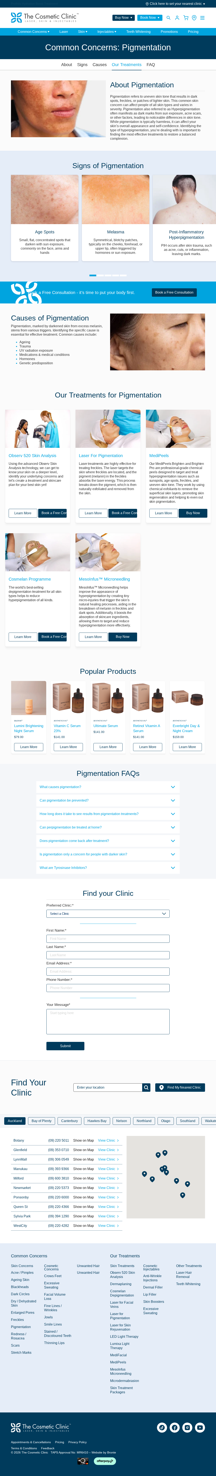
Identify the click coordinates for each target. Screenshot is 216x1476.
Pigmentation (21, 1327)
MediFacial (118, 1355)
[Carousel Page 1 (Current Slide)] (92, 275)
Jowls (48, 1317)
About (66, 64)
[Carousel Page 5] (123, 275)
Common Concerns (32, 31)
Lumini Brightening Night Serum (28, 728)
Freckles (17, 1320)
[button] (187, 1184)
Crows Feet (52, 1276)
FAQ (151, 64)
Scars (15, 1345)
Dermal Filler (153, 1287)
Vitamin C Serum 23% (67, 728)
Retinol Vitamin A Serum (146, 728)
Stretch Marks (21, 1352)
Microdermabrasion (124, 1381)
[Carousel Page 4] (115, 275)
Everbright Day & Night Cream (186, 728)
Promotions (169, 31)
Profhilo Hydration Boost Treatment (34, 3)
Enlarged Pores (22, 1312)
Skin (81, 31)
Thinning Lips (54, 1343)
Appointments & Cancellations (31, 1442)
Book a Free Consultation (174, 292)
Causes (100, 64)
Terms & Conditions (24, 1448)
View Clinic (106, 1140)
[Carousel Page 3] (108, 275)
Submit (65, 1046)
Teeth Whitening (138, 31)
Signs (82, 64)
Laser (63, 31)
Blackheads (20, 1287)
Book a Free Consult (54, 513)
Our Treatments (127, 64)
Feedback (47, 1448)
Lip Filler (149, 1294)
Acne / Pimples (22, 1272)
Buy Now (193, 513)
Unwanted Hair (88, 1272)
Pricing (193, 31)
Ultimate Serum (105, 726)
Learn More (22, 513)
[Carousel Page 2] (100, 275)
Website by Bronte (104, 1452)
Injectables (105, 31)
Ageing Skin (20, 1280)
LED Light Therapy (124, 1336)
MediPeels (118, 1362)
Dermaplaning (120, 1284)
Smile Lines (53, 1324)
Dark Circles (20, 1294)
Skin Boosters (153, 1301)
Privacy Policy (77, 1442)
